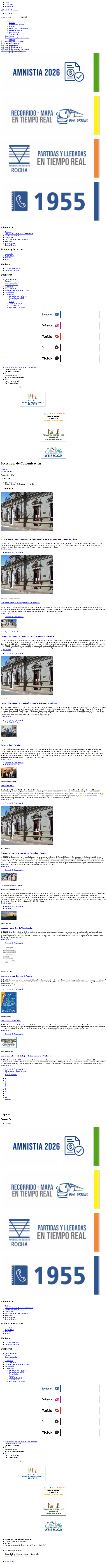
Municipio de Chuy (11, 1075)
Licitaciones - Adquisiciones (18, 28)
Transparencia (9, 6)
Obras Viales (9, 1073)
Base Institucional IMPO (17, 307)
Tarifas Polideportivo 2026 (12, 889)
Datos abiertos (14, 32)
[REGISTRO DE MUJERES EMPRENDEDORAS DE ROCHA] (53, 441)
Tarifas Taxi (9, 241)
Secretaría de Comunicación (14, 552)
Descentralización (11, 283)
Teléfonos (8, 232)
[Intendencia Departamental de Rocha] (9, 10)
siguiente (8, 1099)
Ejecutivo (8, 1123)
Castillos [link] (12, 40)
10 (6, 1097)
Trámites (8, 257)
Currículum (4, 469)
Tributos (7, 259)
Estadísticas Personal (12, 235)
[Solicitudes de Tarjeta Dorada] (53, 424)
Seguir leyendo (6, 549)
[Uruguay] (9, 13)
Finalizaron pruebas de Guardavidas (16, 928)
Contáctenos (9, 4)
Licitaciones (9, 287)
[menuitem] (55, 27)
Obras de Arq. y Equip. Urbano (15, 1071)
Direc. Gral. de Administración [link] (19, 49)
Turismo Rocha (14, 305)
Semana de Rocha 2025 (11, 1021)
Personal (12, 26)
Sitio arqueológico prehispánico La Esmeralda (20, 603)
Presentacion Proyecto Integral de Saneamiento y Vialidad (26, 1056)
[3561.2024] (9, 967)
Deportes (8, 908)
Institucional (9, 21)
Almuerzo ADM (7, 786)
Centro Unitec (13, 300)
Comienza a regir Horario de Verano (16, 976)
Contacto (12, 23)
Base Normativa (10, 288)
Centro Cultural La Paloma (18, 296)
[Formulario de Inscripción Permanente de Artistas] (33, 406)
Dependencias (9, 36)
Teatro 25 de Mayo (15, 304)
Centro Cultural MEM (16, 298)
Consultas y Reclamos (12, 268)
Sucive (11, 302)
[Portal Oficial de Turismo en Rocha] (20, 387)
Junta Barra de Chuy (12, 722)
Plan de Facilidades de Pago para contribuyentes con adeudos (27, 636)
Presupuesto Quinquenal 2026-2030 (17, 290)
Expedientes (9, 254)
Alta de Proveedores (11, 279)
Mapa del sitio (9, 1561)
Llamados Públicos (11, 285)
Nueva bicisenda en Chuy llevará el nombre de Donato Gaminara (29, 703)
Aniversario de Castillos (11, 745)
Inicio (7, 2)
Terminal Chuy (10, 243)
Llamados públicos (15, 30)
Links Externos (10, 294)
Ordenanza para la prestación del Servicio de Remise (23, 853)
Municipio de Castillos (12, 764)
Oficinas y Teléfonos (12, 270)
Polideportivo (9, 237)
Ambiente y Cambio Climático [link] (19, 38)
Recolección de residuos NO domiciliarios (19, 234)
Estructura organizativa (16, 25)
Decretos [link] (8, 281)
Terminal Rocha (10, 245)
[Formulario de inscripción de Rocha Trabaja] (53, 458)
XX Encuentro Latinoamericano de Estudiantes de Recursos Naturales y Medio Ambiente (39, 539)
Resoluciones (9, 292)
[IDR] (27, 531)
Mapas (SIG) (9, 256)
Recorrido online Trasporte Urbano (16, 239)
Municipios (8, 38)
